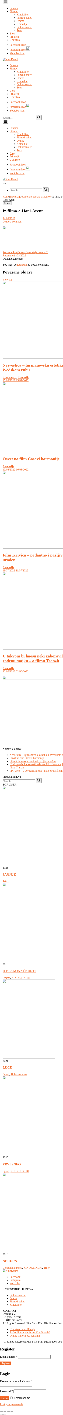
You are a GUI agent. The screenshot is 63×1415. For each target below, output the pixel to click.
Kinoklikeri (23, 14)
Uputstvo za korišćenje (22, 1329)
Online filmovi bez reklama (25, 1335)
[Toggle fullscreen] (8, 1411)
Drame (20, 20)
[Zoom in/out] (11, 1411)
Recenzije (15, 196)
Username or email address (16, 1381)
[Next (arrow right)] (5, 1414)
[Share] (5, 1411)
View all (7, 279)
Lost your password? (11, 1404)
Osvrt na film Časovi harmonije (31, 459)
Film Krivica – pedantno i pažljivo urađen (33, 761)
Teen (19, 30)
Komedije (22, 24)
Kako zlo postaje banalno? (36, 196)
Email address (9, 1356)
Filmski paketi (24, 17)
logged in (22, 264)
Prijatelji (14, 36)
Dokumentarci (24, 27)
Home (6, 196)
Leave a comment (12, 221)
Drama (6, 977)
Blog (12, 33)
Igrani (6, 1074)
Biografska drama (12, 1267)
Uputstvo (15, 39)
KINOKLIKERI (21, 977)
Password (6, 1391)
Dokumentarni (18, 1295)
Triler (6, 881)
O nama (14, 8)
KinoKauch (9, 377)
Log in (4, 1398)
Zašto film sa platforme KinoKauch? (30, 1332)
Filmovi (14, 11)
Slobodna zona (18, 1074)
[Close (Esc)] (1, 1411)
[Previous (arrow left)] (1, 1414)
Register (5, 1363)
